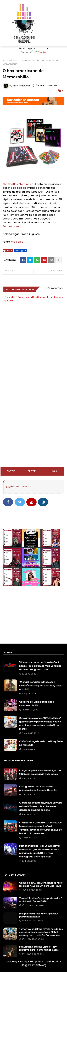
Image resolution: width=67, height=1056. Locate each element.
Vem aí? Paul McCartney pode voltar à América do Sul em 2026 (40, 900)
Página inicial (10, 60)
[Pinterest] (44, 260)
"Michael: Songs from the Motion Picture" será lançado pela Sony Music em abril (40, 685)
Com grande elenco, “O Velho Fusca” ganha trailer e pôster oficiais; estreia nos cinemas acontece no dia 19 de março (40, 723)
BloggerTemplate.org (33, 965)
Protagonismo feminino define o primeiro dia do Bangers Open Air (38, 788)
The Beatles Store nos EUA (19, 184)
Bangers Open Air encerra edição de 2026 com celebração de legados (40, 772)
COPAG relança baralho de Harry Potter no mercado (41, 743)
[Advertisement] (33, 398)
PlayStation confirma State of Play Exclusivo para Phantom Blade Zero (39, 948)
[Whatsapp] (37, 260)
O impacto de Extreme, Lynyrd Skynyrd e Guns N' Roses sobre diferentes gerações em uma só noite (40, 806)
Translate (42, 52)
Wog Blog (17, 241)
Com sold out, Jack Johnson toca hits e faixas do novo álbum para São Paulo (41, 884)
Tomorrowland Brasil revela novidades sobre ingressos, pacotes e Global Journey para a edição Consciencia (41, 932)
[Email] (51, 260)
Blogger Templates (31, 961)
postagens (26, 60)
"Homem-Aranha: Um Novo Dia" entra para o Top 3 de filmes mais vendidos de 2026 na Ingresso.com (40, 666)
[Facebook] (23, 260)
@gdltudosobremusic (18, 486)
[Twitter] (30, 260)
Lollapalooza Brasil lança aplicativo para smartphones (39, 915)
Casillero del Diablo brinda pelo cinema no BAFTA (37, 703)
